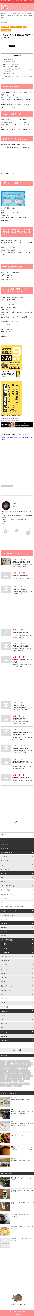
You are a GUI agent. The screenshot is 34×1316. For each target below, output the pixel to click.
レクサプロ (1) (5, 919)
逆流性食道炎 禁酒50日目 (20, 575)
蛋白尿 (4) (10, 1060)
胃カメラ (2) (26, 1078)
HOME (3, 840)
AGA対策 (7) (4, 944)
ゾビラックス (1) (27, 1065)
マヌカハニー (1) (5, 865)
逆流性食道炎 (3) (11, 1078)
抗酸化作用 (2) (5, 960)
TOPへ (18, 822)
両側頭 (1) (31, 1063)
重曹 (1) (3, 1086)
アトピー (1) (4, 1007)
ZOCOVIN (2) (4, 1073)
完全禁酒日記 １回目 (15, 26)
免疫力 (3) (11, 1070)
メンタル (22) (5, 1032)
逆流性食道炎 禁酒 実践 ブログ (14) (12, 907)
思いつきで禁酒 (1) (6, 890)
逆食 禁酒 (4, 486)
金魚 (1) (3, 1015)
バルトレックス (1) (13, 1073)
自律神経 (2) (4, 1040)
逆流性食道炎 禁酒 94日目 (20, 748)
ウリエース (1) (26, 1060)
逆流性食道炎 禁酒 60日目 (20, 646)
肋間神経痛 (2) (5, 869)
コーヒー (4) (4, 977)
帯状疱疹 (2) (15, 1063)
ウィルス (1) (26, 1070)
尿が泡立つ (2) (18, 1060)
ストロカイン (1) (26, 1083)
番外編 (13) (4, 1011)
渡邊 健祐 (15, 506)
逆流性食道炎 (5, 26)
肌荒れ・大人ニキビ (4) (7, 986)
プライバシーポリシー (14, 1311)
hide (20, 55)
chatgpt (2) (4, 1036)
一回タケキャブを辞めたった (9, 66)
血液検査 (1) (4, 1023)
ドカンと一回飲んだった (8, 61)
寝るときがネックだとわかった (10, 64)
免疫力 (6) (4, 923)
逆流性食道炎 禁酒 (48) (7, 886)
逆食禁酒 (10, 486)
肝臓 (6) (9, 1063)
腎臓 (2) (3, 1063)
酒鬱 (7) (3, 877)
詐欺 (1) (3, 1019)
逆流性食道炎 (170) (6, 852)
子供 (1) (3, 1002)
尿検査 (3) (4, 1060)
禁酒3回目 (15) (5, 902)
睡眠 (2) (21, 1073)
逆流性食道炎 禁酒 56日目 (20, 632)
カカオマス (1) (5, 965)
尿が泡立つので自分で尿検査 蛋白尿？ (20, 1099)
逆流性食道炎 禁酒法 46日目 (21, 562)
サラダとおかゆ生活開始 (8, 73)
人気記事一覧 (4, 848)
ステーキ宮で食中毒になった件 (19, 1135)
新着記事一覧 (4, 844)
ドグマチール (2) (17, 1083)
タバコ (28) (4, 931)
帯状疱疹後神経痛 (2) (6, 1068)
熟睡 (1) (3, 1078)
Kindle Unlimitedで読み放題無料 (9, 418)
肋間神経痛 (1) (24, 1068)
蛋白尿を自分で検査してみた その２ (20, 1160)
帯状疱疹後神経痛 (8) (7, 915)
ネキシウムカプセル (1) (6, 1083)
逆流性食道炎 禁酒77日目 (20, 705)
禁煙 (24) (3, 935)
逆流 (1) (21, 1081)
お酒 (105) (4, 873)
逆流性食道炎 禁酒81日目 (20, 719)
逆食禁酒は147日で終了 (8, 59)
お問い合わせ (4, 523)
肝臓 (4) (3, 881)
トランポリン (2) (5, 860)
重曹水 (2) (10, 1086)
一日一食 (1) (4, 927)
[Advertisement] (17, 464)
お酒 (25, 26)
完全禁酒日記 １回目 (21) (8, 894)
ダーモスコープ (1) (17, 1065)
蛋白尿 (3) (4, 981)
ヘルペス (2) (23, 1063)
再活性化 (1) (4, 1070)
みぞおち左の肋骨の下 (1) (7, 1081)
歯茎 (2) (3, 973)
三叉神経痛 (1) (15, 1068)
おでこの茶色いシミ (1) (6, 1065)
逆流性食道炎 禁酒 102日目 (20, 777)
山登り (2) (4, 998)
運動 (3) (3, 994)
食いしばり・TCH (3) (7, 990)
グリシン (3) (28, 1073)
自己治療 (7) (19, 1078)
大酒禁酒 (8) (4, 898)
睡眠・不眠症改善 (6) (7, 940)
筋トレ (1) (4, 969)
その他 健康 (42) (5, 952)
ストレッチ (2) (5, 856)
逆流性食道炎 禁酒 (6, 30)
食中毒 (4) (4, 1028)
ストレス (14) (18, 1070)
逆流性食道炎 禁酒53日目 (20, 589)
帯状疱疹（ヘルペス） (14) (8, 911)
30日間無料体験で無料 (7, 420)
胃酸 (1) (16, 1081)
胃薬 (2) (15, 1086)
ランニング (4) (5, 948)
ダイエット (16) (5, 956)
